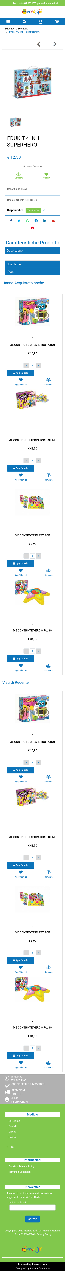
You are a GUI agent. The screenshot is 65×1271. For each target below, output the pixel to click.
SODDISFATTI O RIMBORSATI (28, 1084)
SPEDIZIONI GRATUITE (18, 1092)
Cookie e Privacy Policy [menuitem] (21, 1166)
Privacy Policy (44, 1234)
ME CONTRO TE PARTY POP (32, 535)
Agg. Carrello (21, 373)
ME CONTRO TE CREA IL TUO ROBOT (32, 344)
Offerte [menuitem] (12, 1131)
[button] (32, 82)
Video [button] (10, 272)
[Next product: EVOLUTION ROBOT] (54, 44)
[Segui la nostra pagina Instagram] (12, 1147)
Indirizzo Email (18, 1202)
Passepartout (39, 1264)
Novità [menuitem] (12, 1137)
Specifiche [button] (14, 264)
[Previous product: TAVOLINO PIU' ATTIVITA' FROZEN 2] (38, 44)
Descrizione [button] (15, 250)
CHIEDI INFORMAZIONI (19, 1099)
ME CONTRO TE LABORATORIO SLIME (32, 440)
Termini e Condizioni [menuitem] (20, 1171)
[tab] (32, 250)
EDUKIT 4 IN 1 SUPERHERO (24, 32)
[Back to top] (56, 1262)
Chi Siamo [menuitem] (14, 1120)
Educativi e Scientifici (17, 28)
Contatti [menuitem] (13, 1126)
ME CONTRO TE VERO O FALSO (32, 630)
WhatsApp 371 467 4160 (18, 1078)
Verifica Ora (33, 210)
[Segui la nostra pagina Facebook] (7, 1147)
